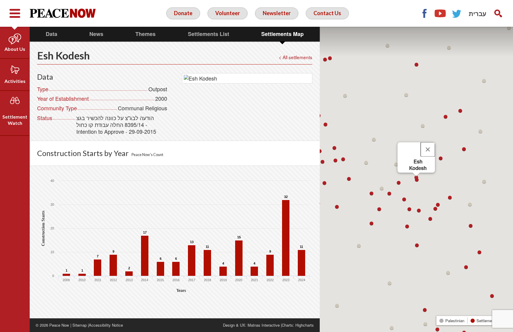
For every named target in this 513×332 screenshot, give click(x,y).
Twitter (457, 13)
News (96, 34)
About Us (14, 49)
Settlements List (208, 34)
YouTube (440, 13)
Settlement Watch (14, 120)
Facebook (424, 13)
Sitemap (79, 325)
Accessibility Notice (106, 325)
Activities (15, 81)
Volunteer (227, 13)
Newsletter (277, 13)
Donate (183, 13)
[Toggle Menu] (15, 13)
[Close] (428, 149)
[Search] (498, 13)
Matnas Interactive (264, 325)
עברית (477, 13)
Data (51, 34)
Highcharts (304, 325)
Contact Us (327, 13)
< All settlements (295, 57)
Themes (145, 34)
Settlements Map (282, 34)
